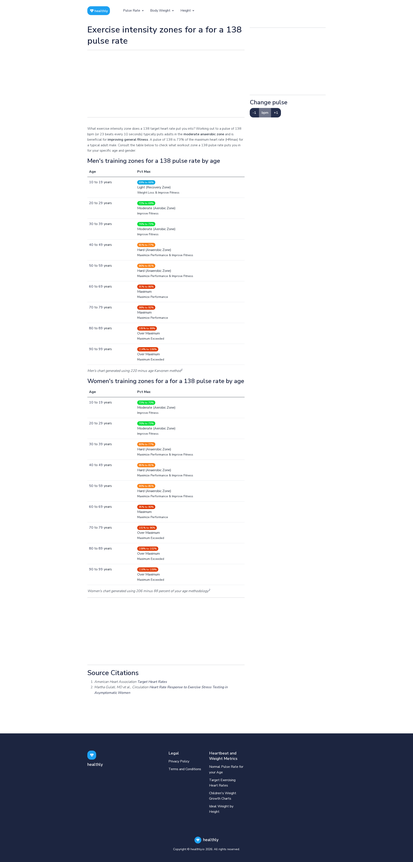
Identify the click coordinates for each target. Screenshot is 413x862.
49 (101, 244)
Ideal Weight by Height (221, 809)
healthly (101, 11)
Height (186, 10)
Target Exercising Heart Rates (222, 783)
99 (101, 349)
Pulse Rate (132, 10)
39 (101, 224)
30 (91, 224)
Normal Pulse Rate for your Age (226, 769)
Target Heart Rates (152, 681)
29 (101, 203)
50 (91, 265)
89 (101, 328)
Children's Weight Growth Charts (222, 796)
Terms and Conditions (184, 769)
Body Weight (160, 10)
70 (91, 307)
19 (101, 182)
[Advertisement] (166, 84)
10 (91, 182)
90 (91, 349)
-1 (254, 112)
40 (91, 244)
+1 (276, 112)
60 (91, 286)
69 (101, 286)
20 (91, 203)
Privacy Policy (178, 761)
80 (91, 328)
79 (101, 307)
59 (101, 265)
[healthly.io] (91, 755)
